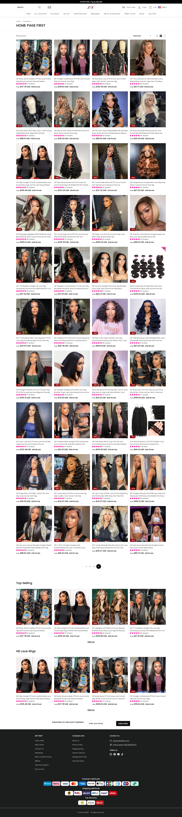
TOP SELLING (54, 14)
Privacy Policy (77, 745)
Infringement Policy (79, 757)
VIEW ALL (91, 642)
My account (39, 769)
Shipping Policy (78, 749)
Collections (27, 21)
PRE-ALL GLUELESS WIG (112, 14)
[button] (21, 84)
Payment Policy (78, 761)
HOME (28, 14)
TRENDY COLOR (129, 14)
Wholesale (39, 753)
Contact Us (39, 749)
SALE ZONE (152, 14)
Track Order (39, 741)
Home (18, 21)
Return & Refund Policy (43, 757)
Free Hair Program (42, 765)
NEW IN (141, 14)
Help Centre (39, 745)
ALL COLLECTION (40, 14)
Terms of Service (78, 753)
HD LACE (67, 14)
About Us (75, 741)
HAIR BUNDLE (95, 14)
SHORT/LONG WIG (80, 14)
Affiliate (37, 761)
